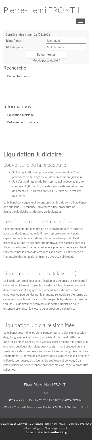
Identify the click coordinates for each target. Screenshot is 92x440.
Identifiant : (13, 40)
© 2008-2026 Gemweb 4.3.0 (16, 423)
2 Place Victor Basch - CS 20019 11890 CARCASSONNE (46, 400)
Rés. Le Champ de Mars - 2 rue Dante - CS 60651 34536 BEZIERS (46, 407)
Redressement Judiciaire (22, 122)
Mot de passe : (15, 47)
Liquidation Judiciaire (20, 115)
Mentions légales (33, 428)
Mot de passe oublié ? (46, 60)
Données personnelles (57, 428)
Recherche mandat (19, 76)
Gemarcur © (84, 423)
